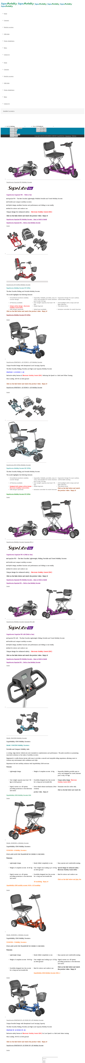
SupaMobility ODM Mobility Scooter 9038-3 (47, 973)
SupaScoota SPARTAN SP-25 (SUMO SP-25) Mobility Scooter (24, 1020)
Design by (68, 136)
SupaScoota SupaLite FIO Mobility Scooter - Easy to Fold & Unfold (26, 219)
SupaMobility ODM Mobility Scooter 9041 (18, 795)
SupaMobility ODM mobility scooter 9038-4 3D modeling (23, 885)
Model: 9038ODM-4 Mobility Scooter (17, 843)
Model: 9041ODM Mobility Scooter (16, 738)
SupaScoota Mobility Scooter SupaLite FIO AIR (20, 622)
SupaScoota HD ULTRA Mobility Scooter (18, 465)
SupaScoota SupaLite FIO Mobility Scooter (19, 182)
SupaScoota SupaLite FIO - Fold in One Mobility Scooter (23, 223)
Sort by (16, 128)
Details (8, 226)
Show (41, 128)
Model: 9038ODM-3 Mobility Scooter (17, 935)
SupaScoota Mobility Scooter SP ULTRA (18, 315)
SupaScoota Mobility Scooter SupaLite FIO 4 (19, 542)
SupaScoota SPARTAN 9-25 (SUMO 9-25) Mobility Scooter (24, 362)
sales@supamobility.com (9, 1061)
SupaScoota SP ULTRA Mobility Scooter (18, 285)
